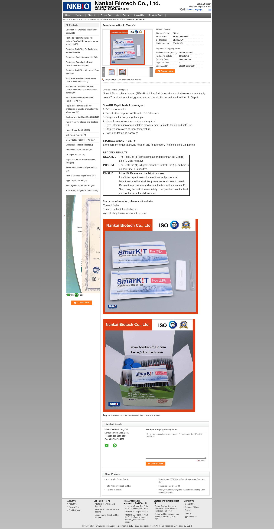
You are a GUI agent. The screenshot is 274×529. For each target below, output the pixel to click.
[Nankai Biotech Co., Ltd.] (210, 9)
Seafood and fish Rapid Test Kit (80, 117)
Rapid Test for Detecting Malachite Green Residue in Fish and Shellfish (166, 508)
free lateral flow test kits (150, 415)
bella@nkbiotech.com (125, 209)
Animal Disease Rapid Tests (78, 176)
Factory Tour (106, 15)
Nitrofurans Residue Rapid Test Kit (81, 168)
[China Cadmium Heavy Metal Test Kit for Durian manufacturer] (78, 5)
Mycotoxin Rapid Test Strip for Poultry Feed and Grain (136, 507)
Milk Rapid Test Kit (74, 135)
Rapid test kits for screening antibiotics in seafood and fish (167, 516)
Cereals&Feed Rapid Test (77, 145)
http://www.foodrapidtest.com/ (129, 213)
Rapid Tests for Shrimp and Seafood (82, 122)
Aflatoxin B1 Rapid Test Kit (117, 479)
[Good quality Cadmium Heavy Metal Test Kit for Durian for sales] (100, 293)
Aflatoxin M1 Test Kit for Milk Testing (107, 510)
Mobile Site (192, 517)
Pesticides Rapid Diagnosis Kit (80, 57)
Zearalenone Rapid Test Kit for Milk (106, 516)
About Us (92, 15)
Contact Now (167, 71)
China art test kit (102, 526)
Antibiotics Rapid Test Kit (77, 150)
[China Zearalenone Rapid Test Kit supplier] (127, 47)
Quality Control (122, 15)
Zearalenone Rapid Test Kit (129, 79)
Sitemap (188, 513)
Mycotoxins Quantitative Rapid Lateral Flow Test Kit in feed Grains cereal (81, 89)
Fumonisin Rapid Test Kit (169, 486)
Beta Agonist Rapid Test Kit (78, 186)
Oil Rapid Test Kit (73, 155)
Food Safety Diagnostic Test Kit (80, 190)
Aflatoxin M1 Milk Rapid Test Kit (105, 505)
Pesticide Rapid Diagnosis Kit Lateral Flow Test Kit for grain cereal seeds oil (82, 41)
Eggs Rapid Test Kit (74, 181)
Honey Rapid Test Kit (75, 130)
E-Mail (188, 510)
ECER (189, 526)
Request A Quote (197, 7)
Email (208, 7)
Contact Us (139, 15)
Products (79, 15)
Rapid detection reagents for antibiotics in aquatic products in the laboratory (82, 109)
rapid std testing (132, 415)
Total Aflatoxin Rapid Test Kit (118, 486)
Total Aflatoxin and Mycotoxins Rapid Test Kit (100, 19)
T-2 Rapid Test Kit (113, 490)
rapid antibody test (116, 415)
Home (68, 15)
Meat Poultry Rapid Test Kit (78, 140)
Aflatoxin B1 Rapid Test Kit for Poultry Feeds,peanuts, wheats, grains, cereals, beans (136, 518)
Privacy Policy (88, 526)
